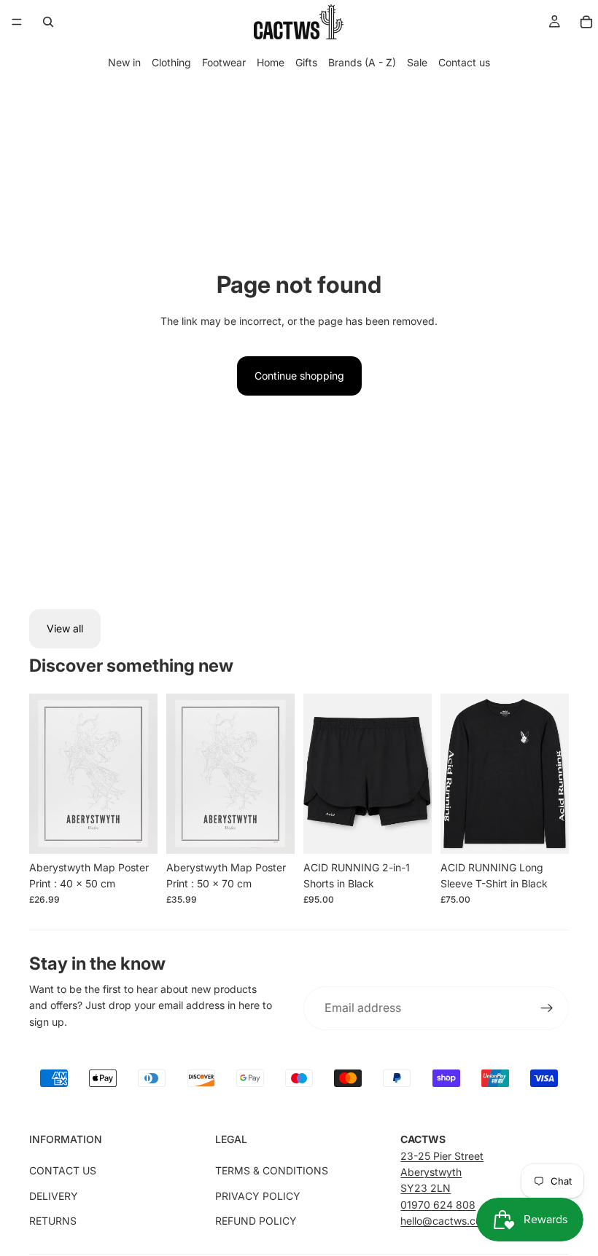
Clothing (171, 62)
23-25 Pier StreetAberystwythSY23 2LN (442, 1172)
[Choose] (409, 831)
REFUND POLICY (256, 1220)
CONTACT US (62, 1170)
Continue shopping (299, 375)
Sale (417, 62)
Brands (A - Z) (362, 62)
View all (65, 628)
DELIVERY (53, 1196)
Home (270, 62)
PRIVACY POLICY (257, 1196)
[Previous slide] (45, 774)
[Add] (135, 831)
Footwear (224, 62)
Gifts (306, 62)
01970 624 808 (437, 1204)
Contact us (464, 62)
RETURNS (53, 1220)
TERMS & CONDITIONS (271, 1170)
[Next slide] (141, 774)
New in (124, 62)
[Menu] (17, 22)
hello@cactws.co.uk (448, 1220)
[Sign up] (547, 1008)
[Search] (48, 22)
